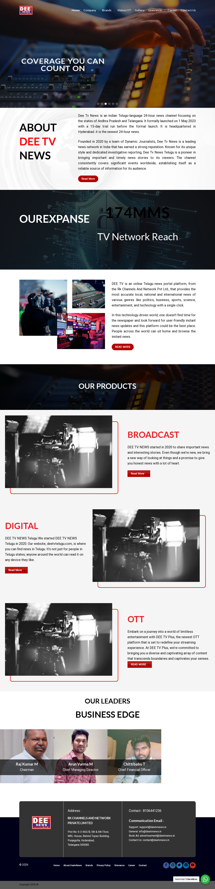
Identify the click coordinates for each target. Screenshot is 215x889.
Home (76, 10)
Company (89, 10)
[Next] (206, 54)
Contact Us (188, 10)
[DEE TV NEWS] (26, 10)
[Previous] (9, 54)
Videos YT (124, 10)
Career (172, 10)
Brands (106, 10)
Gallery (139, 10)
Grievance (155, 10)
